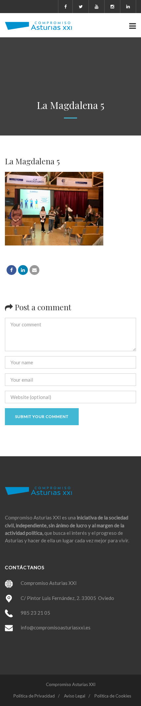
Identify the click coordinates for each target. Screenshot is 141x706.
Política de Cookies (112, 695)
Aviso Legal (74, 695)
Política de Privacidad (34, 695)
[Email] (34, 270)
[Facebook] (11, 270)
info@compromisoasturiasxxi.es (56, 627)
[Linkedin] (23, 270)
